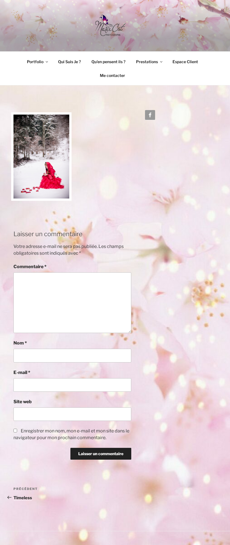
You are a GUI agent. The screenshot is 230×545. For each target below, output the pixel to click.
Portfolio (35, 61)
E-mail (21, 372)
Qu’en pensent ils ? (108, 61)
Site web (22, 401)
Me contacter (112, 75)
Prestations (147, 61)
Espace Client (185, 61)
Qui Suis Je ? (69, 61)
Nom (20, 343)
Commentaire (30, 266)
